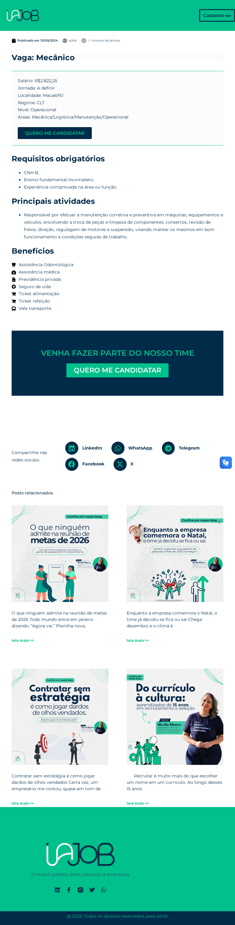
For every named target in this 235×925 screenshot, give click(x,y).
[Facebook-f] (69, 890)
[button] (85, 448)
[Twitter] (92, 890)
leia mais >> (23, 640)
